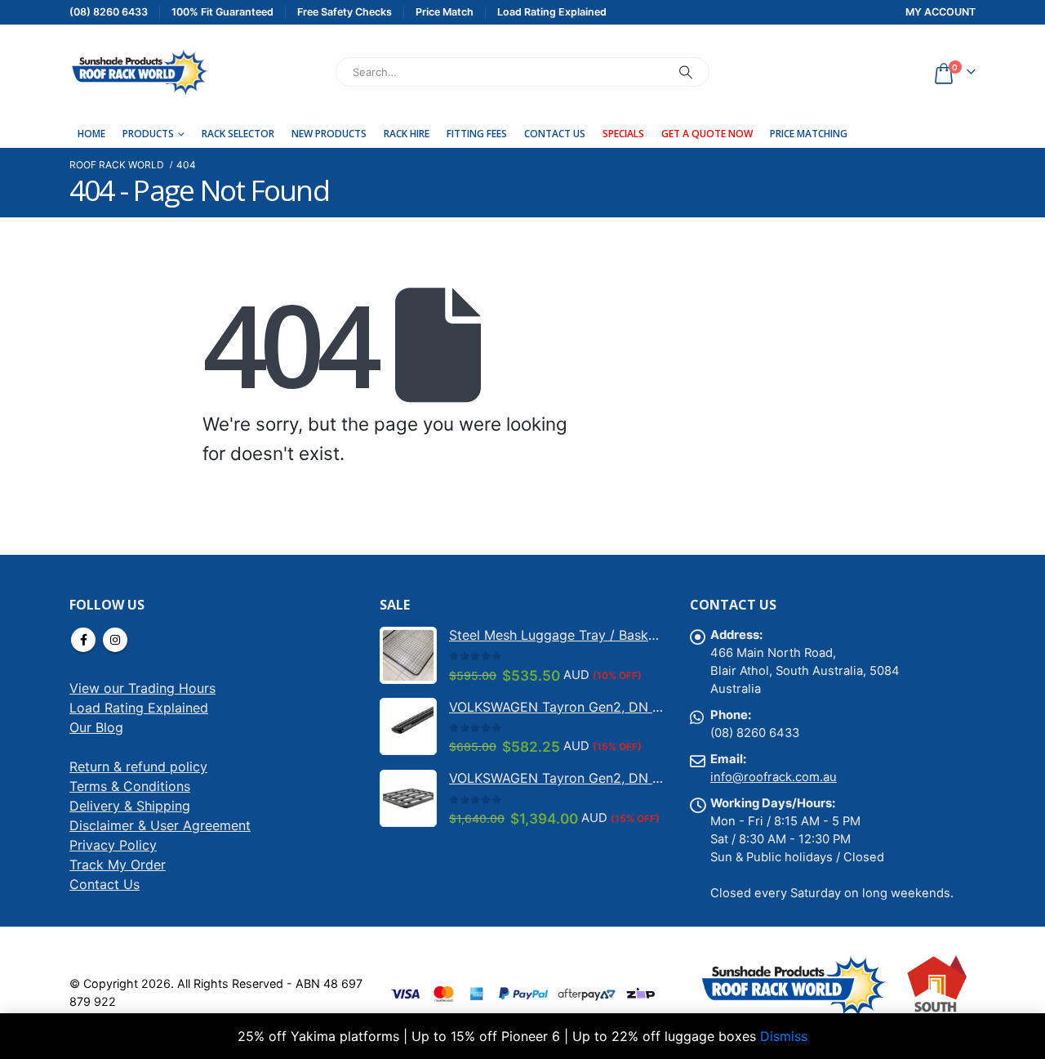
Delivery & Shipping (129, 806)
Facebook (83, 640)
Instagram (115, 640)
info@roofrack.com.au (773, 777)
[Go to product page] (408, 655)
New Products (329, 134)
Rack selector (238, 134)
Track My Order (117, 864)
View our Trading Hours (142, 688)
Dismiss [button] (783, 1036)
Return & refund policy (138, 766)
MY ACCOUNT (940, 12)
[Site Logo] (138, 71)
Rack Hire (406, 134)
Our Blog (96, 727)
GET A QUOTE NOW (707, 134)
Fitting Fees (477, 134)
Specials (623, 134)
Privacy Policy (113, 845)
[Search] (686, 72)
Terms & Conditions (129, 786)
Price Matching (808, 134)
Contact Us (554, 134)
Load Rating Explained (138, 707)
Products (148, 134)
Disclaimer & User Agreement (160, 825)
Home (91, 134)
